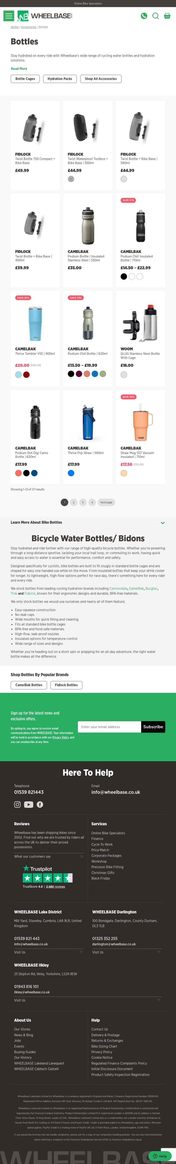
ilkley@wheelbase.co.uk (32, 992)
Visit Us (19, 952)
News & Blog (23, 1035)
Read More (19, 68)
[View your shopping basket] (167, 16)
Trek (14, 593)
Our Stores (22, 1029)
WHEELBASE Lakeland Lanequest (39, 1063)
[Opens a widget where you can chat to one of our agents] (160, 1156)
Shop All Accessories (101, 79)
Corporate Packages (106, 855)
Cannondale (118, 588)
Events (19, 1046)
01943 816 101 (26, 986)
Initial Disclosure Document (112, 1069)
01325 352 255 (104, 938)
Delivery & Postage (105, 1035)
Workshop (99, 861)
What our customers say (32, 856)
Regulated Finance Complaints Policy (119, 1063)
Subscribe (153, 727)
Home (14, 27)
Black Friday (100, 878)
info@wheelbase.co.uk (115, 792)
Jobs (17, 1040)
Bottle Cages (25, 79)
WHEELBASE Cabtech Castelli (36, 1069)
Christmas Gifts (102, 873)
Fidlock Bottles (66, 685)
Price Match (100, 850)
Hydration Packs (60, 79)
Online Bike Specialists (88, 3)
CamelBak (136, 588)
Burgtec (152, 588)
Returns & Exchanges (107, 1040)
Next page (106, 502)
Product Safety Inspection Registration (120, 1074)
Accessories (28, 27)
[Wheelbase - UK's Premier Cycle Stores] (55, 16)
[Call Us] (144, 16)
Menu (8, 16)
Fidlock (29, 593)
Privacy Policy (60, 737)
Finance (97, 838)
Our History (23, 1057)
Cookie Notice (101, 1057)
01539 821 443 (26, 938)
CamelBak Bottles (28, 685)
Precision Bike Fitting (107, 867)
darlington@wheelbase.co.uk (114, 944)
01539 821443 (29, 792)
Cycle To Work (102, 844)
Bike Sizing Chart (104, 1046)
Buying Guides (25, 1052)
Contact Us (99, 1029)
